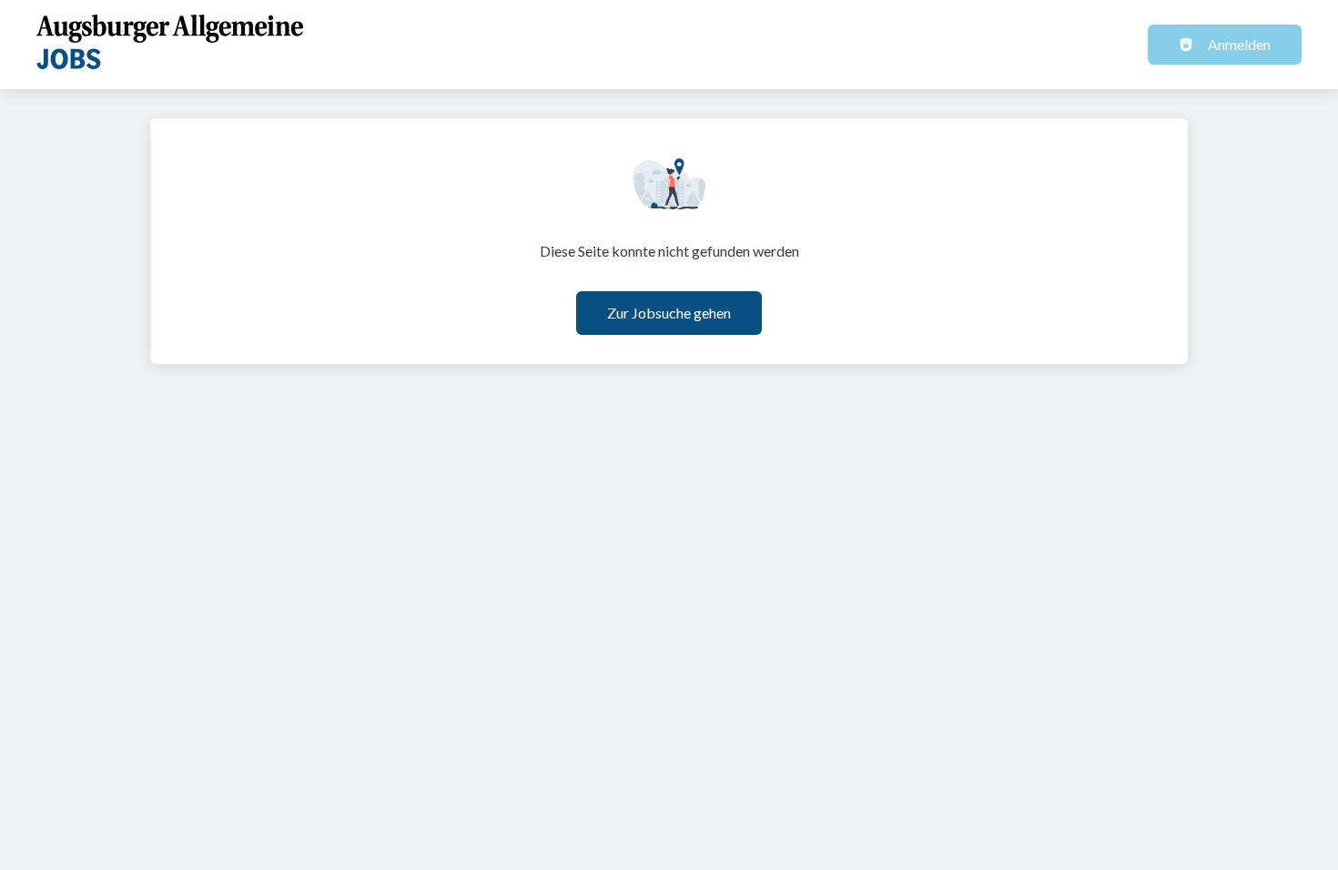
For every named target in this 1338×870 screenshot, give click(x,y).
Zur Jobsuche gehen (669, 312)
